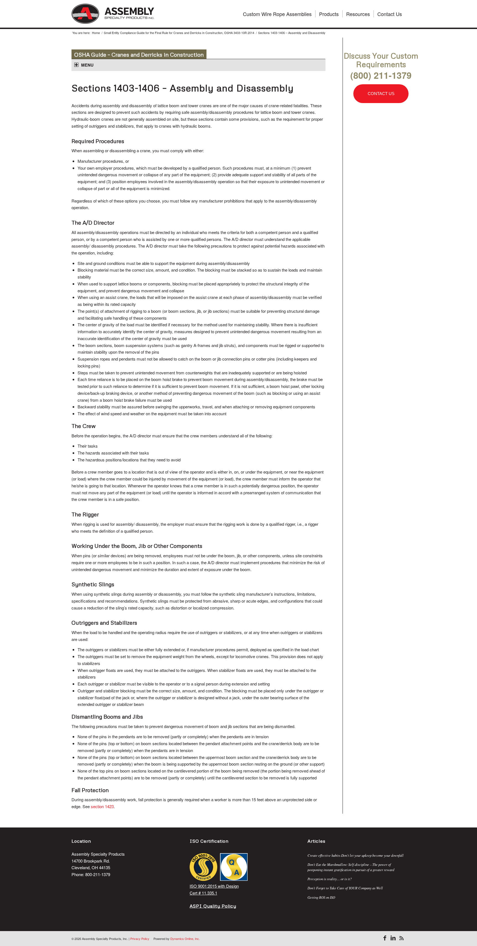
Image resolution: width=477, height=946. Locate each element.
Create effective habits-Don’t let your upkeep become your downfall (356, 855)
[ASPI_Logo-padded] (112, 14)
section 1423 (102, 806)
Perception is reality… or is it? (330, 878)
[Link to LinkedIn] (393, 938)
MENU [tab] (87, 65)
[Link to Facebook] (385, 938)
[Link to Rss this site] (401, 938)
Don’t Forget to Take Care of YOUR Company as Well (345, 887)
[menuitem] (277, 14)
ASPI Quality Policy (213, 906)
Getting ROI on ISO (321, 897)
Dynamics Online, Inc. (185, 938)
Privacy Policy (139, 938)
